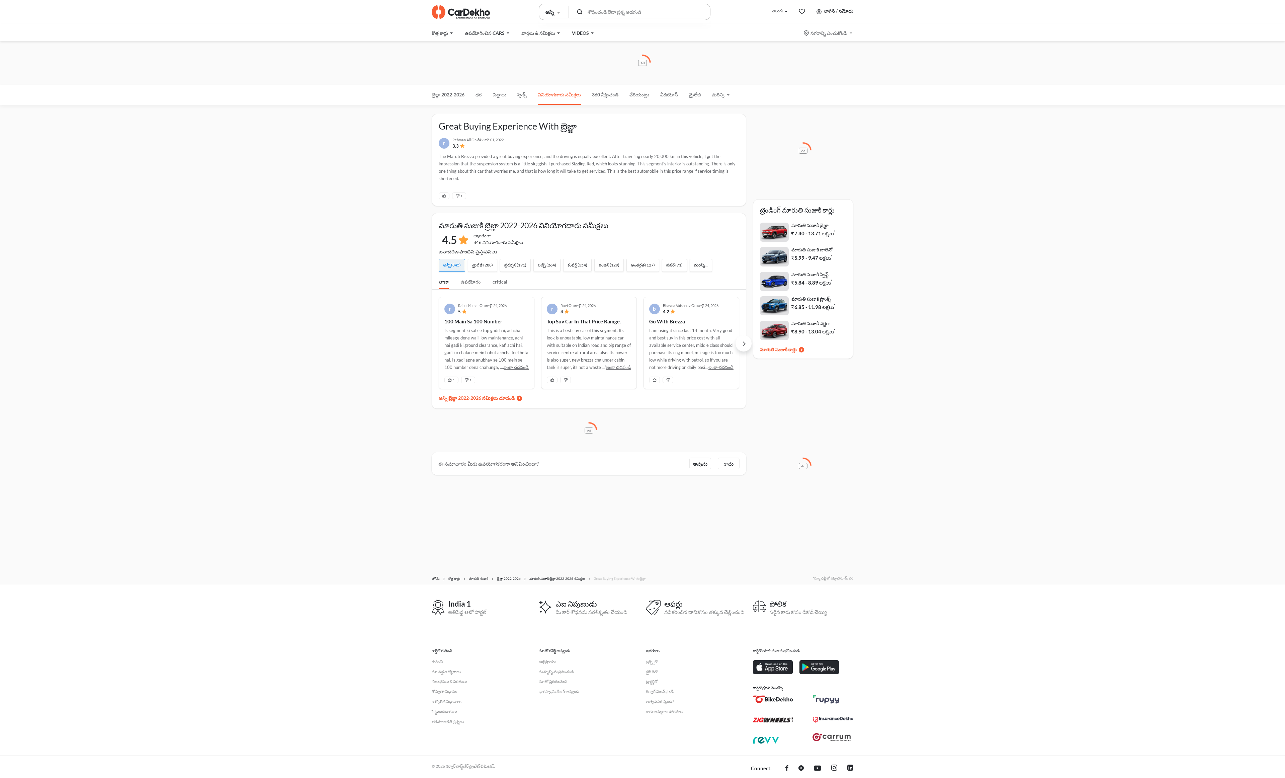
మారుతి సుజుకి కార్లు (778, 349)
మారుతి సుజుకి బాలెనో (812, 249)
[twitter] (801, 768)
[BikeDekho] (773, 699)
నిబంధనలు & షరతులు (449, 681)
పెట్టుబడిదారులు (444, 711)
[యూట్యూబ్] (817, 768)
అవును (700, 464)
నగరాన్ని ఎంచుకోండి (828, 33)
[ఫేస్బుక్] (786, 768)
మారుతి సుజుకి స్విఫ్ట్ (810, 274)
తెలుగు (777, 10)
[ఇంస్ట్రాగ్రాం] (834, 768)
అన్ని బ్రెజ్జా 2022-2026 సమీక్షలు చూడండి (477, 398)
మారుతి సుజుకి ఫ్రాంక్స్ (811, 299)
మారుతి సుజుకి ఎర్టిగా (810, 323)
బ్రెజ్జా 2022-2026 (448, 94)
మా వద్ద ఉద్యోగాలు (446, 671)
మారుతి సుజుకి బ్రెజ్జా (810, 225)
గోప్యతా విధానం (444, 691)
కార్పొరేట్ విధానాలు (446, 701)
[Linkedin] (850, 768)
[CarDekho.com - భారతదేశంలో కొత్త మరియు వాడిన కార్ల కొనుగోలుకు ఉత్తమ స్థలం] (461, 12)
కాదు (729, 464)
